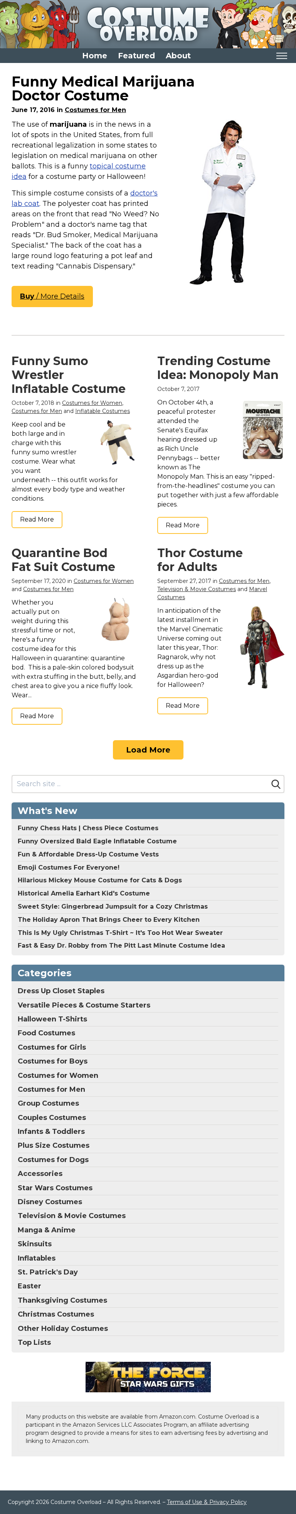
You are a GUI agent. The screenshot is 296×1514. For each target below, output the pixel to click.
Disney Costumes (50, 1202)
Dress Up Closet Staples (61, 991)
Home (94, 55)
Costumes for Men (95, 110)
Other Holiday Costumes (63, 1328)
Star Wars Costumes (55, 1188)
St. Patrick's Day (48, 1272)
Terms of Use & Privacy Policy (207, 1502)
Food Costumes (46, 1033)
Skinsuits (35, 1244)
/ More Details (52, 296)
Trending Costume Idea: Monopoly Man (218, 368)
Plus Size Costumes (53, 1145)
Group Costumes (48, 1103)
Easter (29, 1286)
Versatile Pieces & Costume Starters (84, 1005)
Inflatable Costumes (102, 411)
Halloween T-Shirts (52, 1019)
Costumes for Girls (52, 1047)
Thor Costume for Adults (200, 560)
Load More (148, 749)
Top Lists (34, 1342)
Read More (37, 519)
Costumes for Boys (52, 1061)
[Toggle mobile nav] (281, 56)
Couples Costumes (52, 1117)
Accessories (40, 1173)
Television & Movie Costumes (196, 589)
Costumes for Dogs (53, 1159)
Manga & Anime (47, 1230)
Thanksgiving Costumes (62, 1300)
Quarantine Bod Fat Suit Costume (63, 560)
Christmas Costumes (56, 1314)
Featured (136, 55)
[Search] (276, 784)
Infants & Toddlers (51, 1131)
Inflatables (37, 1258)
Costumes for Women (92, 402)
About (178, 55)
